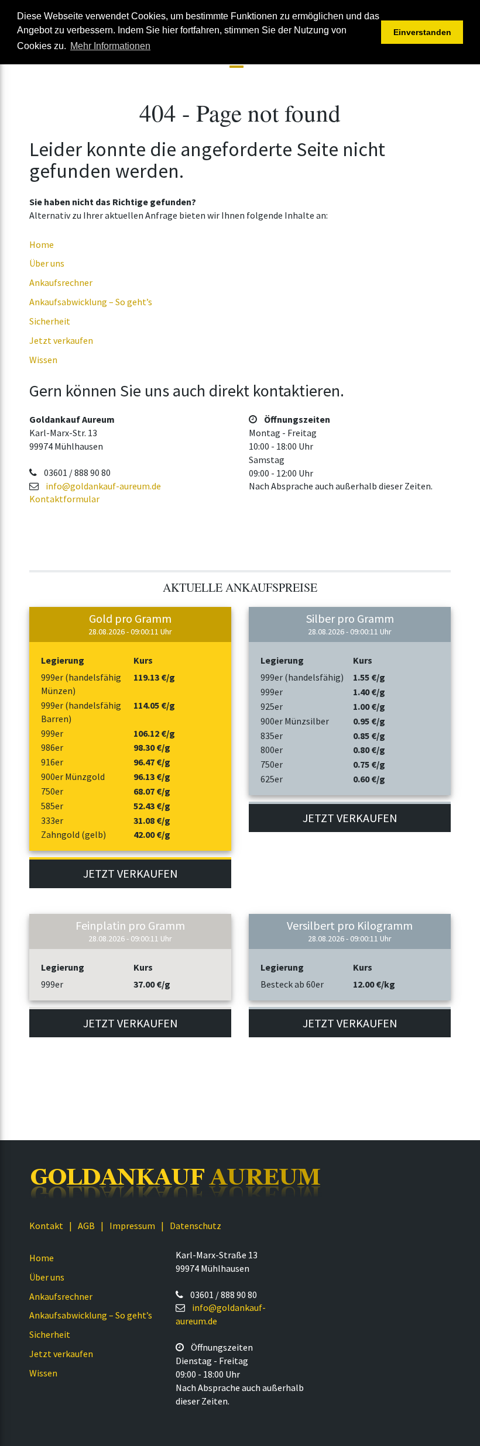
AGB (86, 1225)
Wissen (43, 359)
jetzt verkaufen (130, 873)
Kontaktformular (64, 499)
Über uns (46, 263)
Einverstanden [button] (422, 32)
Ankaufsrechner (60, 282)
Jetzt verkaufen (61, 340)
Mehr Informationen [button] (110, 46)
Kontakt (46, 1225)
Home (41, 244)
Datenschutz (195, 1225)
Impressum (132, 1225)
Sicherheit (49, 321)
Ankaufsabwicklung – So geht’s (90, 302)
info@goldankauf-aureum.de (103, 486)
